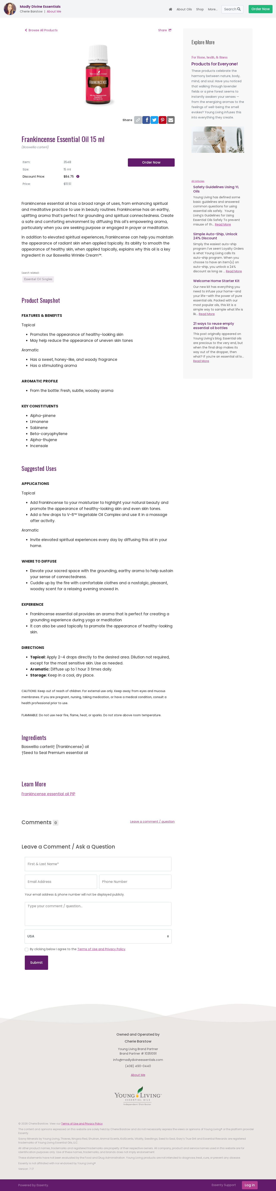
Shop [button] (200, 9)
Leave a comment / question (152, 821)
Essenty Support (224, 1185)
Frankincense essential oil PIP (48, 794)
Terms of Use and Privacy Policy (101, 949)
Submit (36, 962)
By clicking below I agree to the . (78, 949)
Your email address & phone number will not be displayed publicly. (74, 894)
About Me (54, 11)
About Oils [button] (184, 9)
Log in (250, 1185)
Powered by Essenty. (33, 1185)
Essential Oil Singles (38, 279)
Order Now (151, 162)
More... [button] (213, 9)
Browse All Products (43, 30)
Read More (223, 224)
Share (162, 30)
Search (230, 9)
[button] (195, 139)
